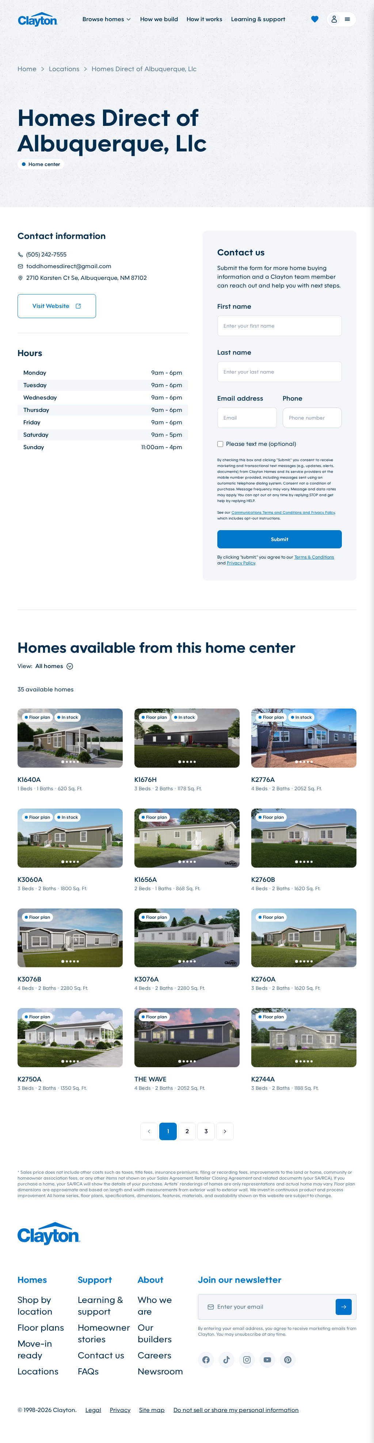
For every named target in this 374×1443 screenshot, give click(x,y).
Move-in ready (35, 1349)
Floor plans (41, 1328)
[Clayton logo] (38, 19)
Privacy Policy (241, 563)
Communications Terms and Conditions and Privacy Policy (283, 512)
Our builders (155, 1333)
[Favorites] (315, 19)
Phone (292, 398)
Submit (280, 539)
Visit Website (51, 306)
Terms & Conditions (314, 557)
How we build (159, 19)
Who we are (155, 1305)
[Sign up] (344, 1307)
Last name (234, 352)
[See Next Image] (113, 738)
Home (27, 69)
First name (234, 306)
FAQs (88, 1371)
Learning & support (258, 19)
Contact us (101, 1355)
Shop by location (35, 1305)
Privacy (120, 1410)
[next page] (225, 1131)
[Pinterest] (288, 1360)
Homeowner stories (102, 1333)
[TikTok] (226, 1360)
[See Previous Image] (27, 738)
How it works (204, 19)
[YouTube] (267, 1360)
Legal (93, 1410)
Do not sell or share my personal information (236, 1410)
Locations (64, 69)
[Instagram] (247, 1360)
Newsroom (160, 1371)
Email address (240, 398)
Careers (154, 1355)
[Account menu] (341, 19)
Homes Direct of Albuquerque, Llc (144, 69)
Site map (152, 1410)
